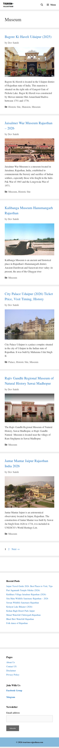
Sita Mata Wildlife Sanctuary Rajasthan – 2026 (27, 598)
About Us (10, 662)
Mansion (26, 106)
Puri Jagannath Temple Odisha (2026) (23, 590)
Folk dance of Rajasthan (17, 623)
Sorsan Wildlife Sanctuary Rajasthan (23, 602)
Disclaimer (11, 670)
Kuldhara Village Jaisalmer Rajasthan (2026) (26, 594)
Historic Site (14, 106)
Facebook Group (14, 690)
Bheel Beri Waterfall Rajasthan (20, 618)
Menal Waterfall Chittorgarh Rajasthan (23, 614)
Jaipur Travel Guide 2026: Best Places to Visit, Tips (29, 586)
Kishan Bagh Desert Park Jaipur (20, 610)
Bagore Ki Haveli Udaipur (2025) (28, 36)
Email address (13, 712)
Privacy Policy (12, 674)
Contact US (11, 666)
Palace (11, 362)
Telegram (10, 697)
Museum (36, 106)
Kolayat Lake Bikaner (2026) (19, 606)
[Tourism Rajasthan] (9, 4)
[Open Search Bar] (42, 4)
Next (16, 549)
